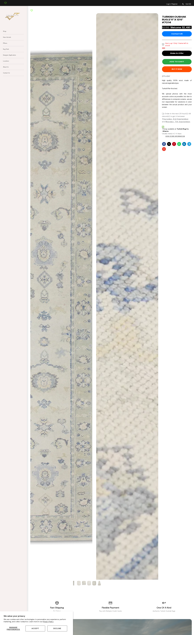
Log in (168, 4)
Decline (57, 628)
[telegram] (189, 144)
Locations (6, 61)
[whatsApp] (179, 144)
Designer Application (9, 55)
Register (175, 4)
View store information (175, 136)
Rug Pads (6, 49)
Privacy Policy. (48, 622)
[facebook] (164, 144)
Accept (35, 628)
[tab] (95, 578)
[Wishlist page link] (5, 1)
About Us (6, 67)
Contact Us (6, 73)
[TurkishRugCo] (13, 16)
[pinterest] (174, 144)
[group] (74, 583)
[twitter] (169, 144)
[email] (164, 149)
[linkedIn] (184, 144)
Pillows (5, 43)
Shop (4, 31)
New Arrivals (7, 37)
